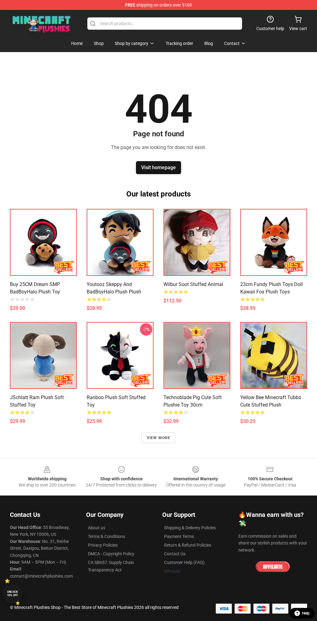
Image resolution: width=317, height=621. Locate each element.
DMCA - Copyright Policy (111, 553)
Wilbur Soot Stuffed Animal (193, 284)
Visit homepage (158, 167)
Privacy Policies (103, 545)
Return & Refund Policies (187, 545)
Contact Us (174, 553)
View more (159, 438)
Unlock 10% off (12, 593)
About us (96, 527)
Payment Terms (179, 536)
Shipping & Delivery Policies (190, 527)
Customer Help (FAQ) (184, 562)
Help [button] (306, 613)
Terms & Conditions (106, 536)
